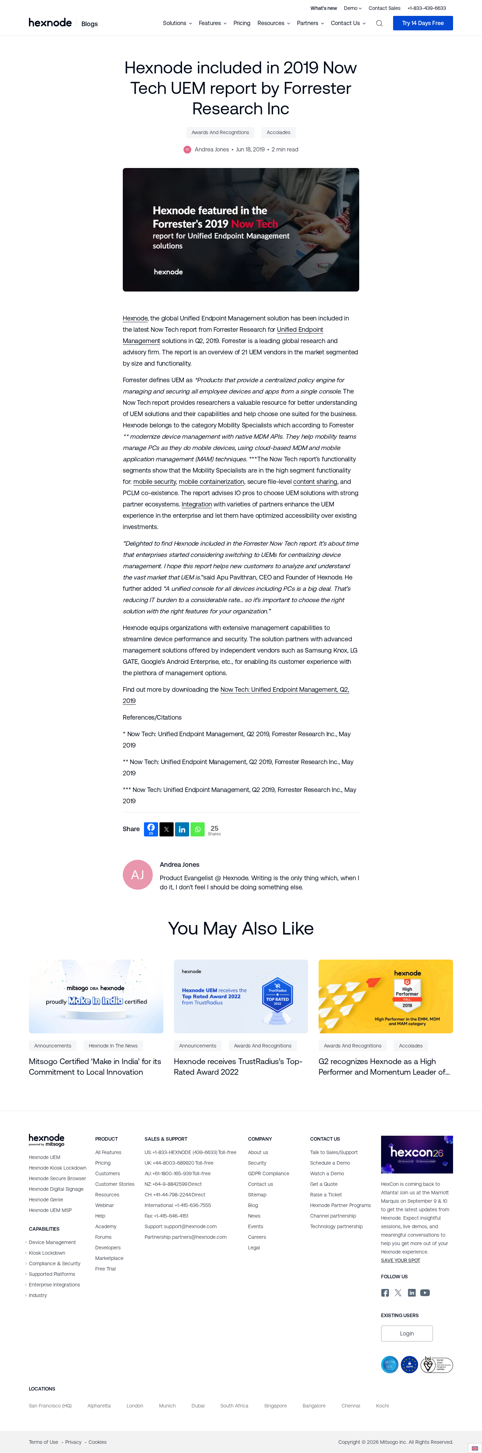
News (254, 1216)
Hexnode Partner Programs (340, 1205)
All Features (108, 1152)
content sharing (315, 481)
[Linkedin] (182, 829)
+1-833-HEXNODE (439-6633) (190, 1152)
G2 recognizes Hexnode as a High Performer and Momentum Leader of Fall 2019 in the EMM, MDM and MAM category (383, 1067)
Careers (257, 1237)
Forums (103, 1237)
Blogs (90, 24)
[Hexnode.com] (50, 23)
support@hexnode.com (181, 1226)
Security (257, 1163)
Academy (105, 1226)
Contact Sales (384, 8)
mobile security (154, 481)
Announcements (52, 1046)
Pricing (242, 23)
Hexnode (135, 318)
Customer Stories (114, 1184)
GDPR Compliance (268, 1173)
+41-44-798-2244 (175, 1194)
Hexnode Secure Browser (57, 1178)
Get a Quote (324, 1184)
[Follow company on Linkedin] (411, 1291)
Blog (253, 1205)
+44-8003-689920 (179, 1163)
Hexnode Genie (46, 1199)
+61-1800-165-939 (178, 1173)
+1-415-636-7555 (178, 1205)
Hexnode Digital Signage (56, 1189)
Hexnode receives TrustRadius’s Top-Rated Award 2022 (238, 1066)
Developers (108, 1247)
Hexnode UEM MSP (50, 1210)
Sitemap (257, 1194)
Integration (197, 504)
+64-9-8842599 (173, 1184)
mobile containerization (211, 481)
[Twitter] (166, 829)
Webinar (104, 1205)
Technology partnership (336, 1226)
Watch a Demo (327, 1173)
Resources (107, 1194)
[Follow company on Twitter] (398, 1291)
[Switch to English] (475, 1448)
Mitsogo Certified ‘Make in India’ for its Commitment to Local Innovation (95, 1066)
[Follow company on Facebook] (384, 1291)
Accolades (278, 132)
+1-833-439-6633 (427, 8)
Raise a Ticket (326, 1194)
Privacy (74, 1442)
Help (100, 1216)
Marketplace (109, 1258)
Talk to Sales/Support (334, 1152)
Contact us (260, 1184)
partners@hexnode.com (186, 1237)
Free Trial (105, 1269)
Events (255, 1226)
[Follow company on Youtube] (425, 1291)
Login (407, 1333)
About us (258, 1152)
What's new (324, 8)
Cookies (98, 1442)
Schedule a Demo (330, 1163)
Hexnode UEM (44, 1157)
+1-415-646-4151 (166, 1216)
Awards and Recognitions (220, 132)
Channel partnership (333, 1216)
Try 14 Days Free (423, 23)
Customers (107, 1173)
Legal (254, 1247)
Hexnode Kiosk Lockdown (57, 1168)
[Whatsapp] (198, 829)
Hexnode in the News (113, 1046)
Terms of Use (44, 1442)
